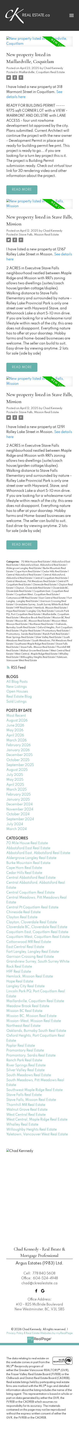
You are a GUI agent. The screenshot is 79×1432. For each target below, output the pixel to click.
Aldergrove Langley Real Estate (24, 568)
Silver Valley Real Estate (48, 637)
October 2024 (18, 814)
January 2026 (18, 750)
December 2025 (19, 755)
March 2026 (16, 740)
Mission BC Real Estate (24, 1011)
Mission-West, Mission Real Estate (33, 1021)
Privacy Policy (15, 1333)
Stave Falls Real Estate (24, 1095)
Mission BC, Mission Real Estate (32, 621)
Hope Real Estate (16, 611)
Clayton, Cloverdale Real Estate (33, 588)
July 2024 (14, 824)
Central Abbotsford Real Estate (23, 575)
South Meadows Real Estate (28, 1075)
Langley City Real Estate (40, 611)
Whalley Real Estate (22, 1124)
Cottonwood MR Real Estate (22, 598)
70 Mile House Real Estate (35, 562)
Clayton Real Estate (21, 917)
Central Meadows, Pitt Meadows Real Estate (31, 581)
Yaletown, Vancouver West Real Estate (37, 1134)
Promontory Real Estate (56, 631)
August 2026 (17, 720)
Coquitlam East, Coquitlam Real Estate (37, 932)
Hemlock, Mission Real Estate (50, 608)
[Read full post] (39, 43)
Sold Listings (16, 701)
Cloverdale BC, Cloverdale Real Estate (36, 927)
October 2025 (18, 760)
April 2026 (15, 735)
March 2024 (16, 829)
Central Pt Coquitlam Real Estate (32, 907)
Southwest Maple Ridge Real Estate (34, 644)
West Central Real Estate (26, 1114)
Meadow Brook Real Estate (36, 618)
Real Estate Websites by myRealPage (49, 1333)
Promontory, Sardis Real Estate (23, 634)
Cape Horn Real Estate (28, 571)
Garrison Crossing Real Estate (30, 957)
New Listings (16, 687)
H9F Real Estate (24, 608)
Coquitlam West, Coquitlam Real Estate (37, 594)
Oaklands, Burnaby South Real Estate (36, 1031)
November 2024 (19, 809)
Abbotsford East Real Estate (28, 848)
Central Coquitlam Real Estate (51, 578)
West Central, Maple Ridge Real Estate (36, 654)
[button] (36, 1291)
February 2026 (18, 745)
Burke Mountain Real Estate (28, 863)
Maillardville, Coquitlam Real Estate (42, 72)
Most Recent (16, 715)
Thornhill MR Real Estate (25, 1105)
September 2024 (20, 819)
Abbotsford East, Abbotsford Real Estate (43, 565)
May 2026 (14, 730)
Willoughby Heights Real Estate (37, 657)
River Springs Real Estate (20, 637)
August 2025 (17, 770)
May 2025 (14, 779)
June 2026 (15, 725)
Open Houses (17, 691)
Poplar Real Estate (31, 631)
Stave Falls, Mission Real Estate (39, 234)
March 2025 (16, 789)
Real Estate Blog (19, 696)
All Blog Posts (17, 682)
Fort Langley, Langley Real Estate (32, 952)
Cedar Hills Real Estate (55, 571)
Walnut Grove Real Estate (34, 651)
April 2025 (15, 784)
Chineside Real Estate (45, 585)
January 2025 (18, 799)
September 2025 (20, 765)
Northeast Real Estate (42, 624)
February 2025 (18, 794)
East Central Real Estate (52, 598)
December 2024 (19, 804)
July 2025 (14, 775)
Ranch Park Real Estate (55, 634)
